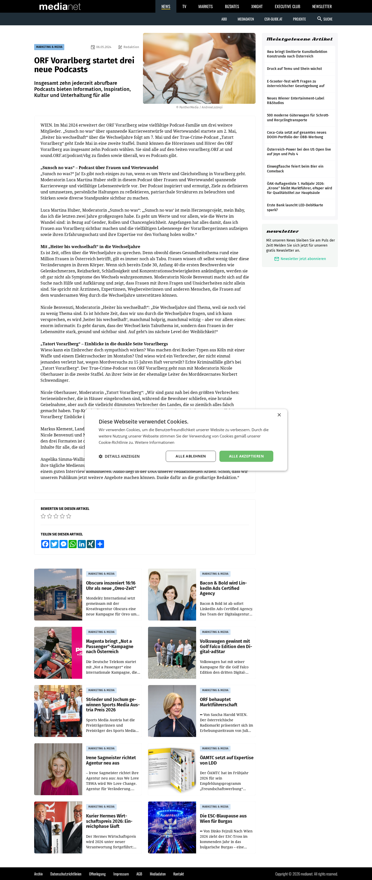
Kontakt (178, 873)
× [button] (279, 415)
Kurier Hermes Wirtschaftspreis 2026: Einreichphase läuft (109, 821)
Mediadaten (246, 19)
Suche (325, 18)
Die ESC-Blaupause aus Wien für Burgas (223, 818)
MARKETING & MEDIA (49, 47)
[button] (119, 456)
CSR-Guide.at (273, 19)
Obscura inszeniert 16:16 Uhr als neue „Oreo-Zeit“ (111, 586)
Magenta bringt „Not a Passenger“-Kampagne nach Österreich (109, 646)
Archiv (38, 873)
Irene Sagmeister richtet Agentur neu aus (111, 760)
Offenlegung (97, 873)
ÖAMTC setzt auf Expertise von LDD (227, 760)
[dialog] (186, 440)
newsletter (282, 231)
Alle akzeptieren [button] (246, 456)
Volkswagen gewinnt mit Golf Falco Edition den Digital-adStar (226, 646)
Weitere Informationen (154, 442)
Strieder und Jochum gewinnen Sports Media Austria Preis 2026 (113, 705)
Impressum (121, 873)
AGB (139, 873)
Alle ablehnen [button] (191, 456)
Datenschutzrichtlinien (65, 873)
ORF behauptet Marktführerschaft (218, 702)
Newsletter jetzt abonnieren (300, 259)
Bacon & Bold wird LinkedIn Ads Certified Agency (223, 588)
